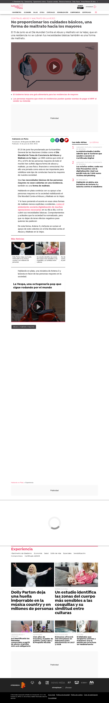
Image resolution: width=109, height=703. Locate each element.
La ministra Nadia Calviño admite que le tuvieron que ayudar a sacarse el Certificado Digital (89, 154)
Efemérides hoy (18, 1)
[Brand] (25, 7)
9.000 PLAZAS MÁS (61, 635)
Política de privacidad (63, 695)
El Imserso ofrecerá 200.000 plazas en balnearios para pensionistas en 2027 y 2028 (65, 641)
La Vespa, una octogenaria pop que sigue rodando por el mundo (37, 286)
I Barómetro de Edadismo (16, 13)
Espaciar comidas (52, 1)
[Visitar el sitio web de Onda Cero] (77, 682)
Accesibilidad (52, 698)
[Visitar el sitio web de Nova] (54, 682)
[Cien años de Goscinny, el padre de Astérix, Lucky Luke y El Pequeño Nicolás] (43, 626)
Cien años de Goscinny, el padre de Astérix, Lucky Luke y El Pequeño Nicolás (43, 640)
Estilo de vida (42, 13)
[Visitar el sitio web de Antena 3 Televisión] (32, 682)
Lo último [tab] (94, 142)
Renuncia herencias (65, 1)
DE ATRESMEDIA (81, 180)
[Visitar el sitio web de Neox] (47, 682)
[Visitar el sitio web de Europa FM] (84, 682)
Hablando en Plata (20, 139)
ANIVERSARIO (37, 635)
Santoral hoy (28, 1)
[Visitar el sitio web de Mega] (62, 682)
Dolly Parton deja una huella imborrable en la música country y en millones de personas (32, 600)
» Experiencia (28, 482)
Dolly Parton (76, 1)
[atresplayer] (91, 6)
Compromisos (75, 12)
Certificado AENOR (86, 13)
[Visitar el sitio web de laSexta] (40, 682)
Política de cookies (77, 695)
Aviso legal (51, 695)
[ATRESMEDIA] (18, 685)
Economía (27, 12)
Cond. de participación (91, 695)
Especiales (51, 12)
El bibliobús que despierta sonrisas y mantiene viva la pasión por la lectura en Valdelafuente (86, 641)
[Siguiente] (97, 2)
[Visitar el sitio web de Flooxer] (68, 687)
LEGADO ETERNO (17, 589)
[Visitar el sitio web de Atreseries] (69, 682)
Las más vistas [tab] (79, 142)
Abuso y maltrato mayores (23, 327)
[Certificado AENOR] (80, 7)
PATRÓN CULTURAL (61, 589)
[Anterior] (12, 2)
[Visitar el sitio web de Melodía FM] (91, 682)
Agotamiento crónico (39, 1)
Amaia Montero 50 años (88, 1)
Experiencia (22, 550)
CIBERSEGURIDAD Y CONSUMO (18, 635)
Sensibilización (62, 12)
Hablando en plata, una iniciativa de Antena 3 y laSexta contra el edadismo (89, 184)
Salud (35, 12)
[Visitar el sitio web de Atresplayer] (58, 687)
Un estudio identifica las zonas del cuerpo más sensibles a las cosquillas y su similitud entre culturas (75, 602)
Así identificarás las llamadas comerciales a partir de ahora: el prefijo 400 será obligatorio (21, 642)
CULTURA (80, 635)
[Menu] (96, 12)
